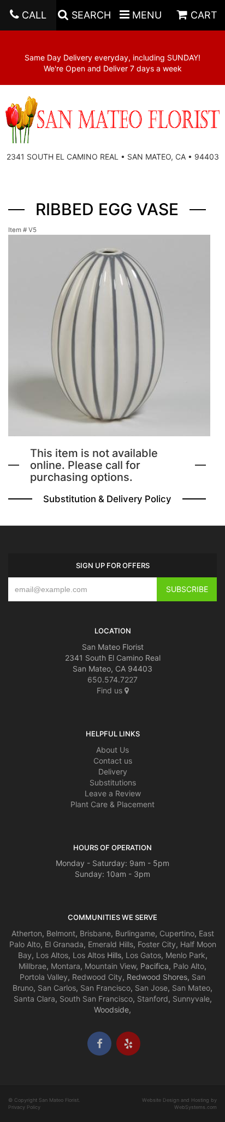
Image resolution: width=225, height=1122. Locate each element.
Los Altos (52, 955)
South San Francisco (96, 998)
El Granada (64, 944)
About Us (112, 749)
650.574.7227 (112, 679)
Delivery (112, 771)
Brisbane (95, 933)
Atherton (26, 933)
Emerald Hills (110, 944)
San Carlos (57, 987)
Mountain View (110, 966)
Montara (65, 966)
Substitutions (113, 782)
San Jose (151, 987)
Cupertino (176, 933)
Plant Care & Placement (112, 804)
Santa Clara (34, 998)
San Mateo (191, 987)
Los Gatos (143, 955)
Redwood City (97, 976)
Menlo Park (185, 955)
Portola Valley (44, 976)
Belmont (60, 933)
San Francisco (105, 987)
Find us (111, 690)
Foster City (157, 944)
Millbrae (32, 966)
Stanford (152, 998)
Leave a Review (113, 793)
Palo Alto (188, 966)
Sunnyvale (191, 998)
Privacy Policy (24, 1107)
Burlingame (135, 933)
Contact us (112, 760)
